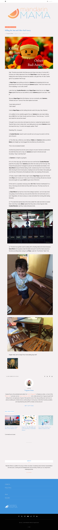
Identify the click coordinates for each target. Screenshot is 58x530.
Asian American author (25, 396)
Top (29, 527)
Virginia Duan (9, 33)
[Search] (47, 1)
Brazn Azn (7, 396)
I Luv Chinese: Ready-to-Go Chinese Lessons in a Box (44, 427)
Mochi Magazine (31, 394)
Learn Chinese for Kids (10, 27)
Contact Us (7, 484)
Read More (29, 472)
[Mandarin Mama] (29, 12)
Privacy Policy (8, 487)
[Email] (3, 87)
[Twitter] (3, 80)
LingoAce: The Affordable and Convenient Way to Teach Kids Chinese (29, 428)
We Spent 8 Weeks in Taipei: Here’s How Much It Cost (11, 427)
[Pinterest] (3, 83)
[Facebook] (3, 76)
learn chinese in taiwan (12, 376)
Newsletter (7, 497)
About (6, 494)
